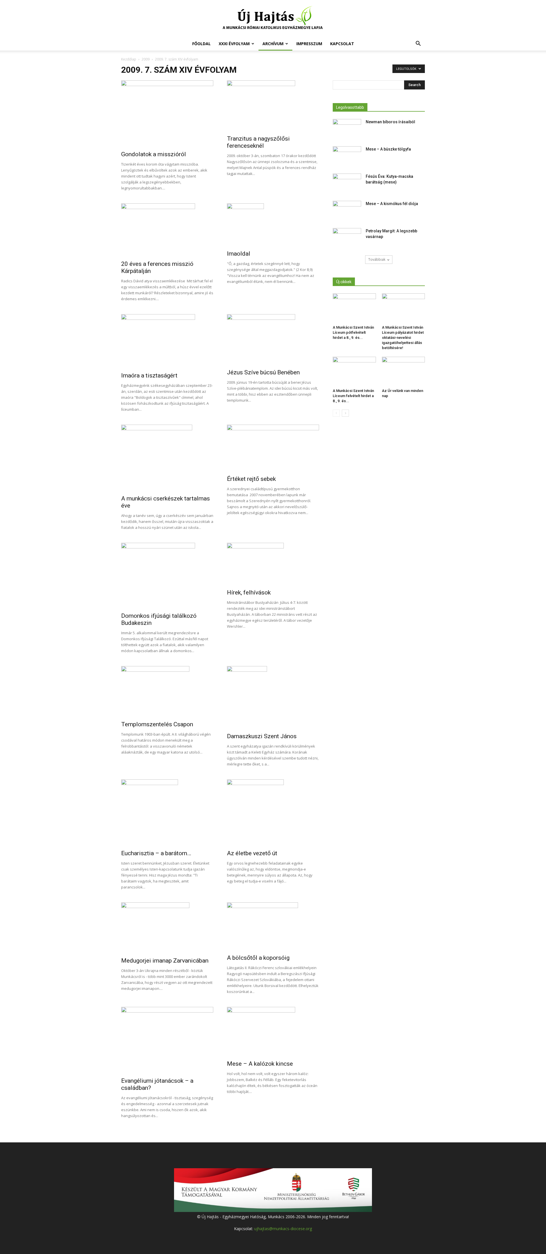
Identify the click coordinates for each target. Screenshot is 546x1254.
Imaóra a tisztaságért (149, 375)
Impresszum (309, 43)
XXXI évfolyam (234, 43)
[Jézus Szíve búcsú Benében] (273, 339)
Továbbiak (376, 259)
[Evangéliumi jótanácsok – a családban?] (167, 1040)
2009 (146, 59)
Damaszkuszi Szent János (262, 736)
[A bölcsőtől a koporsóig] (273, 926)
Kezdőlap (128, 59)
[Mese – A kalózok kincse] (273, 1032)
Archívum (273, 43)
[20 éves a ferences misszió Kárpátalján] (167, 230)
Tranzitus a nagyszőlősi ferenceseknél (258, 142)
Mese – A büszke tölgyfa (388, 149)
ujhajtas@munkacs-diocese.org (283, 1228)
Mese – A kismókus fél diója (392, 203)
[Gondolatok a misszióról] (167, 113)
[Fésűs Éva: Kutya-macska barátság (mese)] (347, 183)
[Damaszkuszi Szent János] (273, 697)
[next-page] (345, 413)
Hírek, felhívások (249, 592)
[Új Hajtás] (273, 19)
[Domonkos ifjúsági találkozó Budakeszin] (167, 576)
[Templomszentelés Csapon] (167, 691)
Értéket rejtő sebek (251, 478)
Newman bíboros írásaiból (390, 122)
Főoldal (201, 43)
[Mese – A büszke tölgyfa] (347, 156)
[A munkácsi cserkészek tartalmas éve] (167, 458)
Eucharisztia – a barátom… (156, 853)
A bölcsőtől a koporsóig (258, 957)
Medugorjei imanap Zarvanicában (164, 960)
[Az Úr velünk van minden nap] (403, 371)
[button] (418, 44)
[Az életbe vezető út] (273, 812)
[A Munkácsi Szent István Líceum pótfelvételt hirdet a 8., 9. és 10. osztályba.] (354, 308)
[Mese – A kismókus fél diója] (347, 211)
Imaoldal (238, 253)
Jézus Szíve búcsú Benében (263, 372)
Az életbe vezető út (252, 853)
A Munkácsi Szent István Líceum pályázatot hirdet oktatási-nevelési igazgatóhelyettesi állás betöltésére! (403, 337)
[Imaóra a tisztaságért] (167, 341)
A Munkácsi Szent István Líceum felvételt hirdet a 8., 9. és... (353, 396)
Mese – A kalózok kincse (260, 1063)
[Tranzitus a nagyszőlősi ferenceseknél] (273, 106)
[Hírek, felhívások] (273, 564)
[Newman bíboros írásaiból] (347, 129)
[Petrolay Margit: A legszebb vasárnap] (347, 238)
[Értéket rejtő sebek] (273, 448)
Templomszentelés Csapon (157, 724)
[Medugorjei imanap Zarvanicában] (167, 927)
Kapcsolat (342, 43)
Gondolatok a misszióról (153, 154)
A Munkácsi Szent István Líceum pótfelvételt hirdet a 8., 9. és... (353, 332)
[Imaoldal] (273, 225)
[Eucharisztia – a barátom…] (167, 812)
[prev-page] (336, 413)
